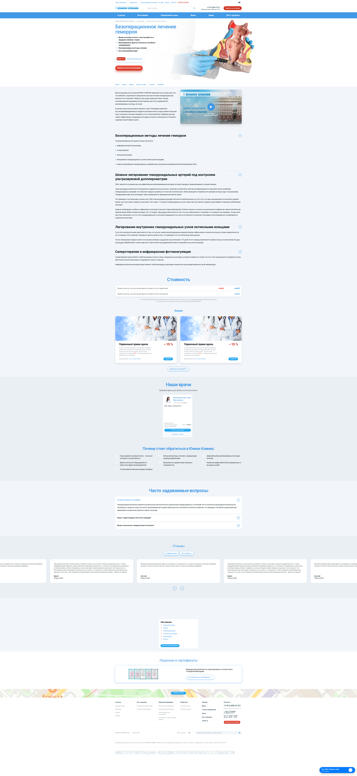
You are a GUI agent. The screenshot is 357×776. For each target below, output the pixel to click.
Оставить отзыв (171, 553)
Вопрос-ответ (141, 84)
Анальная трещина (169, 625)
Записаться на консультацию (129, 68)
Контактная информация (166, 706)
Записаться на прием (232, 8)
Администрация (120, 706)
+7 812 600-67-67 (213, 7)
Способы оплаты (185, 706)
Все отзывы (186, 553)
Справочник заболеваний (144, 706)
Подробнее (168, 359)
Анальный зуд (167, 636)
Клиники (161, 84)
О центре (121, 15)
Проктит (165, 628)
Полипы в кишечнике (169, 630)
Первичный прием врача (134, 59)
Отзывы (161, 2)
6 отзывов (184, 402)
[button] (175, 588)
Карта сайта (136, 732)
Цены (117, 84)
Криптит (165, 639)
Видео (167, 2)
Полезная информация (144, 709)
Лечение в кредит (185, 709)
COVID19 (173, 2)
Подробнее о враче (177, 434)
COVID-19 (205, 721)
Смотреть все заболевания (170, 645)
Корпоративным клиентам (149, 2)
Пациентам (133, 2)
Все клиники (143, 15)
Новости (117, 712)
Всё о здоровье (233, 15)
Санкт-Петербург (120, 2)
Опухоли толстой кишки (170, 633)
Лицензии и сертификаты (166, 709)
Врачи (193, 15)
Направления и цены (169, 15)
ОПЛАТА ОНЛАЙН (183, 2)
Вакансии (118, 709)
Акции (211, 15)
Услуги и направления (209, 709)
